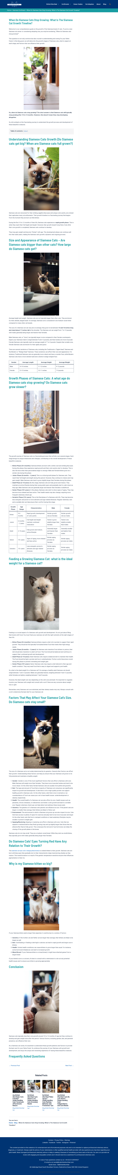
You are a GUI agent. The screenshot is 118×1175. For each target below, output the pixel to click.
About (98, 4)
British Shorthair (51, 4)
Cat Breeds (65, 4)
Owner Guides (78, 4)
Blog (104, 4)
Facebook (52, 1142)
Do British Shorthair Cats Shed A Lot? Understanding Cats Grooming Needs (32, 1099)
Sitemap (67, 1140)
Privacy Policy (59, 1140)
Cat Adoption (89, 4)
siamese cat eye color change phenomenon (26, 850)
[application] (58, 4)
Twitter (58, 1142)
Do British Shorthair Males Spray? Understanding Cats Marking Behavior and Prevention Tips (47, 1100)
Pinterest (73, 1142)
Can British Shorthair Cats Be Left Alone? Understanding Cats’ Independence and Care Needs (63, 1100)
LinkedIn (45, 1142)
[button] (110, 4)
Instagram (65, 1142)
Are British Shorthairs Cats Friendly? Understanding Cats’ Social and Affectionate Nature (18, 1100)
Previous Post (14, 1065)
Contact (50, 1140)
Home (11, 1123)
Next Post (69, 1065)
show (25, 131)
